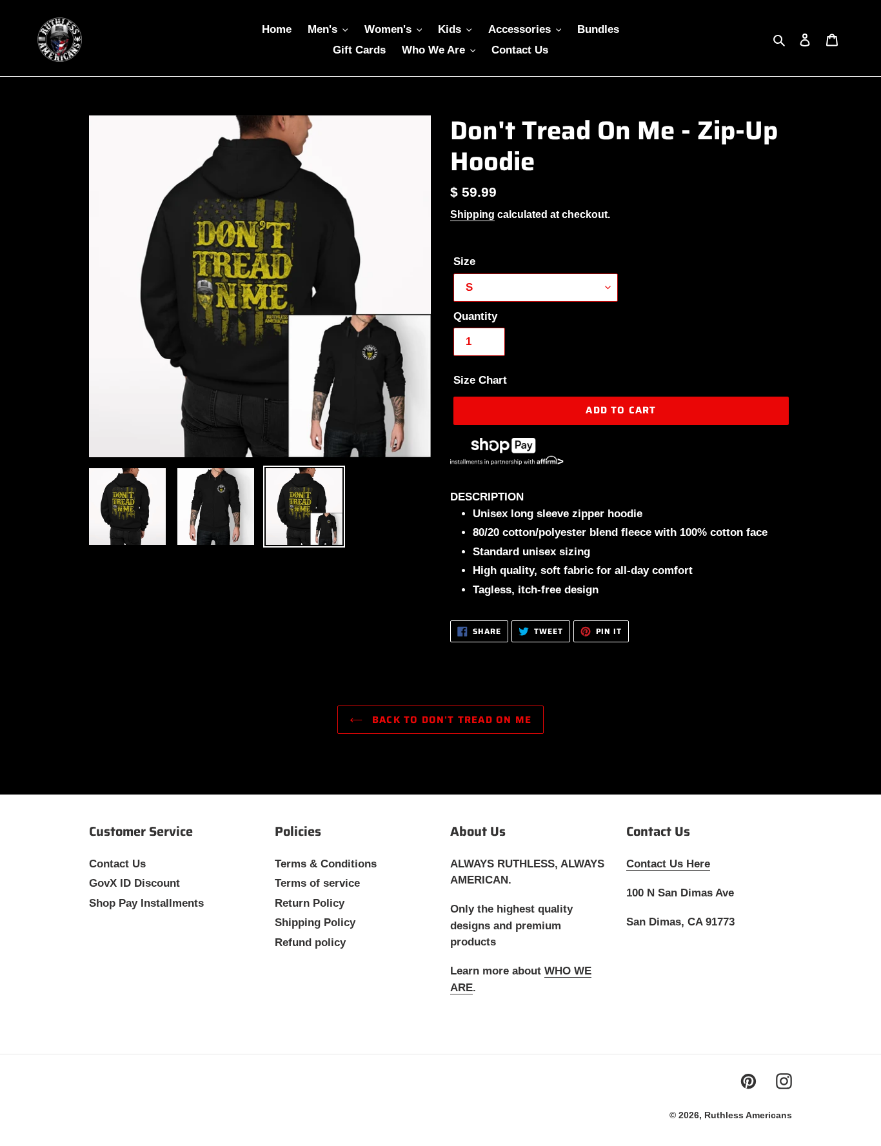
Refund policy (310, 942)
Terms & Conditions (326, 864)
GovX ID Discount (134, 883)
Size (464, 261)
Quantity (475, 316)
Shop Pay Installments (146, 903)
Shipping (472, 214)
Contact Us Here (668, 864)
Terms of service (317, 883)
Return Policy (309, 903)
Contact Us (117, 864)
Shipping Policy (315, 922)
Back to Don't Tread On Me (450, 719)
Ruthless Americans (748, 1115)
